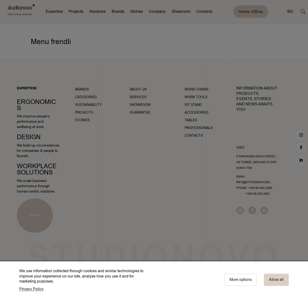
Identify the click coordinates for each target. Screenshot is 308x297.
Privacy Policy (31, 289)
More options (241, 279)
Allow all (276, 279)
